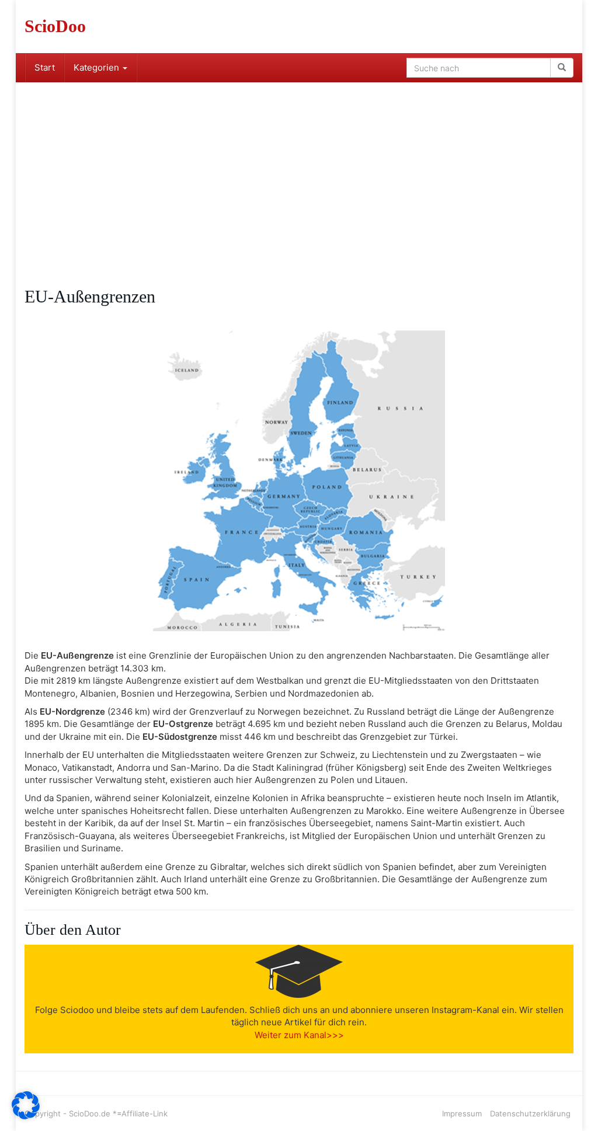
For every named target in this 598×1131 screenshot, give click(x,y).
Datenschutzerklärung (530, 1113)
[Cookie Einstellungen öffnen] (26, 1116)
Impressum (462, 1113)
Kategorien (97, 67)
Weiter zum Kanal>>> (299, 1034)
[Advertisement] (299, 170)
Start (44, 67)
